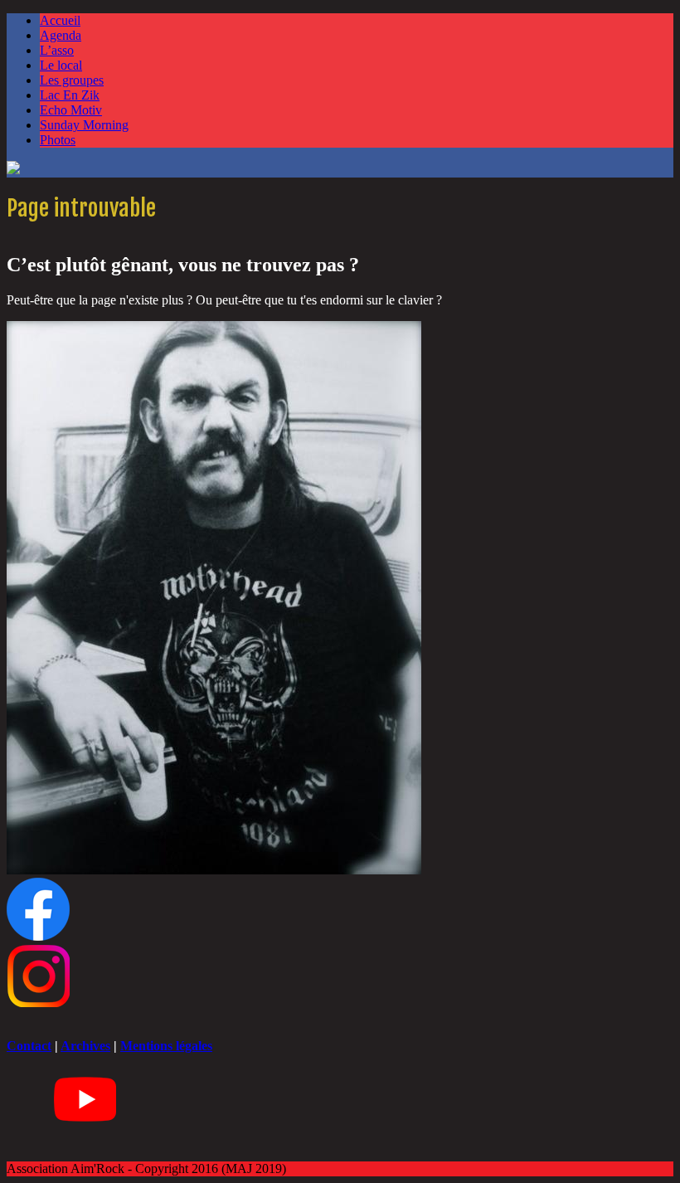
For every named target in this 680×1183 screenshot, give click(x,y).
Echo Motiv (71, 110)
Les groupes (72, 80)
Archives (85, 1046)
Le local (61, 65)
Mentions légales (166, 1046)
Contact (29, 1046)
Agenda (60, 35)
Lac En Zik (70, 95)
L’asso (57, 50)
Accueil (60, 20)
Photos (57, 140)
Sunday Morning (84, 125)
